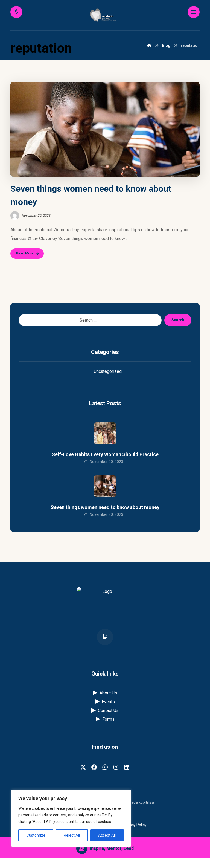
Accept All (107, 835)
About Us (108, 693)
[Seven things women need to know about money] (105, 486)
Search (177, 320)
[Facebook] (94, 767)
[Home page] (149, 45)
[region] (71, 818)
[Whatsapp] (105, 767)
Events (108, 701)
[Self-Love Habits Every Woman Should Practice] (105, 433)
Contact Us (108, 710)
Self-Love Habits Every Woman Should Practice (105, 454)
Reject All (72, 835)
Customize (36, 835)
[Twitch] (105, 637)
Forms (108, 719)
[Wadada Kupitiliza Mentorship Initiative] (105, 15)
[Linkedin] (126, 767)
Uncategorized (108, 371)
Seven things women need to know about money (105, 507)
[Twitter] (83, 767)
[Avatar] (14, 215)
